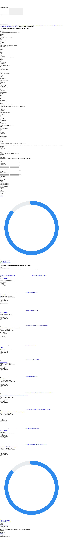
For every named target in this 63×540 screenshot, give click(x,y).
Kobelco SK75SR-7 (4, 430)
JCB (5, 26)
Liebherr (10, 26)
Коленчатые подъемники (12, 25)
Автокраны (24, 25)
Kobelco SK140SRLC (4, 278)
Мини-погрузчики (29, 25)
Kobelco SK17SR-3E (4, 312)
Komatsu (8, 26)
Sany (13, 26)
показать (1, 195)
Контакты (6, 525)
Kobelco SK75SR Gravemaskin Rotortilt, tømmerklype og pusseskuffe (13, 395)
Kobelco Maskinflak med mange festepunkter (9, 446)
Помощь (3, 525)
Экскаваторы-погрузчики (4, 25)
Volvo (15, 26)
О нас (1, 525)
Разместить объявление (4, 303)
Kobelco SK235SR (3, 362)
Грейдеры (40, 25)
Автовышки (44, 25)
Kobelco (1, 347)
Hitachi (1, 26)
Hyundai (3, 26)
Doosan (61, 25)
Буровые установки (19, 25)
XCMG (17, 26)
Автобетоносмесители (35, 25)
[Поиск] (16, 11)
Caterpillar (58, 25)
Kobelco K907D (3, 294)
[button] (31, 19)
